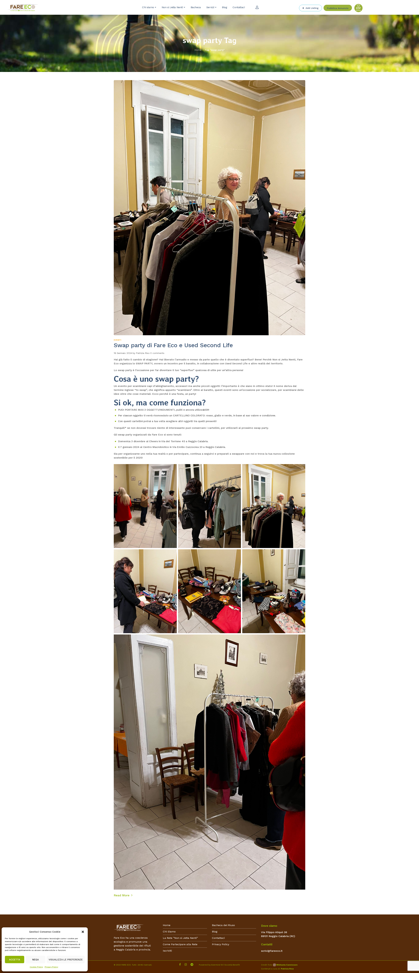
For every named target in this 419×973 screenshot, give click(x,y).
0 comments (157, 353)
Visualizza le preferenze (66, 959)
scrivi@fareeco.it (271, 950)
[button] (82, 931)
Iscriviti (167, 950)
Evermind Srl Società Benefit (225, 965)
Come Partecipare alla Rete (180, 944)
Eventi (117, 340)
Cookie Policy (36, 967)
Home (198, 50)
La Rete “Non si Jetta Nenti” (180, 937)
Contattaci (218, 937)
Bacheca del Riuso (223, 925)
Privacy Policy (51, 967)
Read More (122, 895)
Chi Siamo (169, 931)
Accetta (14, 959)
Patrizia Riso (143, 353)
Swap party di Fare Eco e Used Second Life (173, 345)
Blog (214, 931)
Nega (35, 959)
